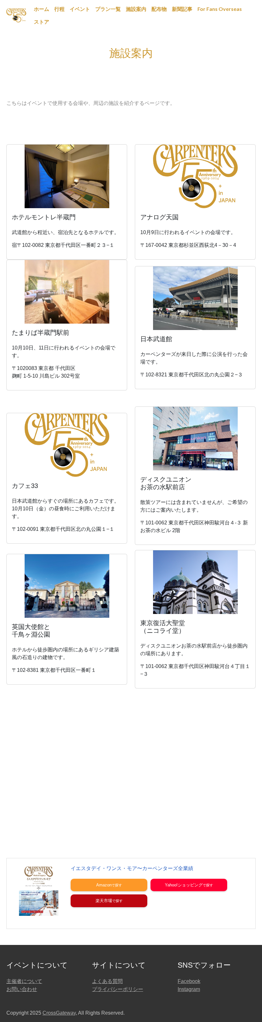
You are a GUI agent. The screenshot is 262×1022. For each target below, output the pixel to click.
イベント (80, 9)
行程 (59, 9)
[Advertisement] (131, 765)
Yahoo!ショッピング (184, 885)
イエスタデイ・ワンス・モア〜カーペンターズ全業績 (132, 868)
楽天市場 (104, 900)
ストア (41, 22)
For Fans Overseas (219, 9)
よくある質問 (107, 981)
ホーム (41, 9)
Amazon (104, 885)
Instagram (189, 989)
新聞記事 (182, 9)
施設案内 (136, 9)
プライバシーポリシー (117, 989)
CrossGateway (59, 1013)
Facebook (189, 981)
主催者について (24, 981)
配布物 (159, 9)
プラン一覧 (108, 9)
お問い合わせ (21, 989)
